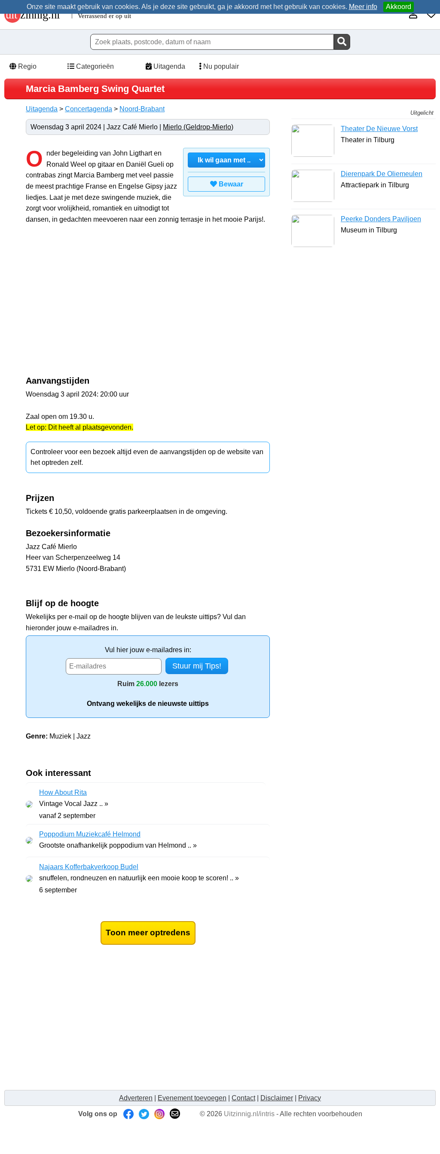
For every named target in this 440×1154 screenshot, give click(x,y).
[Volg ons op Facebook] (128, 1113)
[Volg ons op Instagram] (159, 1113)
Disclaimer (276, 1098)
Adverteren (136, 1098)
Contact (243, 1098)
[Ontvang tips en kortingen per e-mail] (175, 1113)
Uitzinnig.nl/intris (249, 1113)
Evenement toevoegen (192, 1098)
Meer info (363, 6)
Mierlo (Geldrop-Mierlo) (198, 127)
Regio (26, 66)
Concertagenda (88, 109)
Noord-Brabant (142, 109)
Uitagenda (168, 66)
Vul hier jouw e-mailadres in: (148, 649)
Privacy (309, 1098)
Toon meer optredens (148, 932)
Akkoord (398, 6)
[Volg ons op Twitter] (144, 1113)
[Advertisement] (98, 304)
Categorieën (94, 66)
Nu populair (220, 66)
